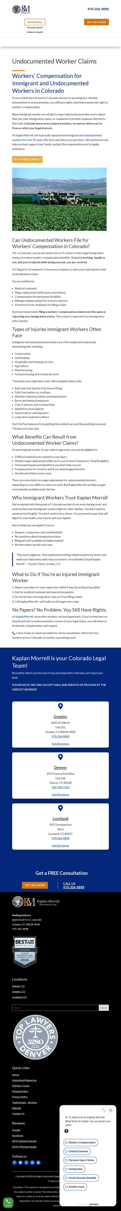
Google (16, 1129)
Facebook (17, 1135)
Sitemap (16, 1107)
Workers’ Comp (20, 1085)
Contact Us (18, 1113)
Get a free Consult (27, 159)
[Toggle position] (104, 1110)
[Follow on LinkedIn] (38, 1162)
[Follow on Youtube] (20, 1162)
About (15, 1074)
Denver (60, 767)
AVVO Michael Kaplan (24, 1146)
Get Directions (60, 743)
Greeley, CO (18, 991)
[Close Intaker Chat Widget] (110, 1110)
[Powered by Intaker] (94, 1204)
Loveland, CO (19, 997)
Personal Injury (20, 1091)
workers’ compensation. (26, 107)
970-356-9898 (98, 9)
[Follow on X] (26, 1162)
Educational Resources (24, 1080)
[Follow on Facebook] (14, 1162)
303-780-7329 (60, 787)
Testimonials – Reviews (24, 1102)
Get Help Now (96, 22)
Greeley (60, 716)
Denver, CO (18, 985)
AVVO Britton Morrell (24, 1140)
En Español (35, 22)
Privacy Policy (20, 1096)
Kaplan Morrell (24, 616)
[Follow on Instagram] (32, 1162)
